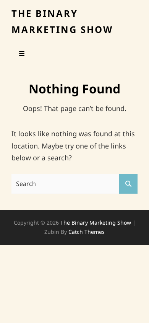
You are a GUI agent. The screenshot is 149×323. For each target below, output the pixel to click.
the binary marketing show (95, 222)
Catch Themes (86, 231)
